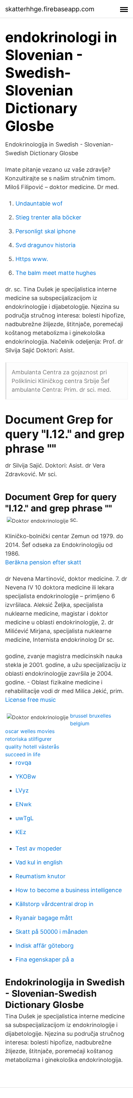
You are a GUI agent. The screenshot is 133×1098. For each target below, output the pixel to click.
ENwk (23, 804)
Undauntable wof (39, 203)
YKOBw (25, 776)
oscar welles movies (30, 731)
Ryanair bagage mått (44, 917)
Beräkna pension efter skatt (43, 562)
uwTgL (24, 818)
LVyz (22, 790)
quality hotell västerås (32, 746)
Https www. (31, 259)
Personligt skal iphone (45, 231)
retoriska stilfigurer (28, 739)
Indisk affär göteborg (44, 945)
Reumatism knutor (40, 876)
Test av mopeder (38, 848)
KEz (20, 832)
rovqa (23, 762)
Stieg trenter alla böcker (48, 217)
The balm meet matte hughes (55, 272)
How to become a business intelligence (68, 890)
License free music (30, 699)
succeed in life (22, 754)
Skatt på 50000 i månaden (51, 931)
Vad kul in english (39, 862)
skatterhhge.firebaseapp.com (49, 9)
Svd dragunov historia (45, 245)
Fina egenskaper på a (44, 959)
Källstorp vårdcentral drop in (54, 904)
